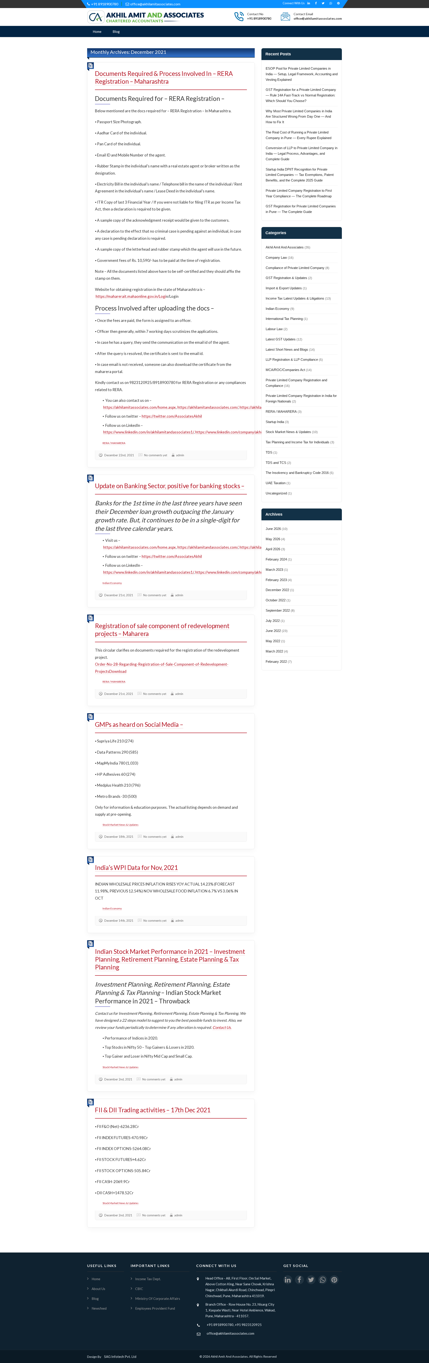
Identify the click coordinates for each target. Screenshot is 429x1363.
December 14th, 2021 (118, 920)
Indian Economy (112, 583)
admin (180, 455)
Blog (116, 31)
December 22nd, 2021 (119, 455)
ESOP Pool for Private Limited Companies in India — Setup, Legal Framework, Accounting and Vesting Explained (302, 74)
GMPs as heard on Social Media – (139, 724)
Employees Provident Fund (155, 1308)
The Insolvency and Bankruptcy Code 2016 (297, 473)
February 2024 (276, 559)
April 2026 (273, 549)
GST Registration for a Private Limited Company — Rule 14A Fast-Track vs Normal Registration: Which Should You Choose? (301, 95)
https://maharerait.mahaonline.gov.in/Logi (131, 296)
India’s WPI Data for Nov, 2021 (136, 867)
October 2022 (276, 600)
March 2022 (274, 651)
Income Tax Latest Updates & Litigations (295, 298)
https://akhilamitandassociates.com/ (207, 407)
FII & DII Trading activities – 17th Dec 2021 (152, 1110)
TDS (269, 452)
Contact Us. (221, 1027)
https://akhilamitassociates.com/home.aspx (139, 407)
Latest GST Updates (281, 339)
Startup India (275, 422)
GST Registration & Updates (286, 278)
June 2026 (273, 529)
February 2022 (276, 661)
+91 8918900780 (104, 4)
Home (97, 31)
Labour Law (274, 329)
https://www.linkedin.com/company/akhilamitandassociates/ (245, 432)
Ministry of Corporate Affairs (157, 1298)
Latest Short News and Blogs (287, 349)
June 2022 (273, 631)
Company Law (276, 257)
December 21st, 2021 (118, 595)
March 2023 (274, 569)
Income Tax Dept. (148, 1279)
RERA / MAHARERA (114, 443)
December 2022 (277, 590)
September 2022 (278, 610)
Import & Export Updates (284, 288)
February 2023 (276, 580)
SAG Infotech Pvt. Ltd (120, 1357)
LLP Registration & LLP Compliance (292, 359)
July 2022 (273, 621)
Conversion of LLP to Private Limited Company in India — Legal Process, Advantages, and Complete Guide (301, 153)
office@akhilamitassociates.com (155, 4)
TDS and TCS (276, 463)
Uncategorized (276, 493)
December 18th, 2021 (118, 836)
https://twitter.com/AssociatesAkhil (172, 416)
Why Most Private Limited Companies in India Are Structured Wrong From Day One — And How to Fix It (299, 116)
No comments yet (155, 455)
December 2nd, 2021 (118, 1079)
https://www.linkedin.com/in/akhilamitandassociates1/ (148, 432)
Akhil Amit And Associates (285, 247)
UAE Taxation (276, 483)
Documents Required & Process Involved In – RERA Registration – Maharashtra (164, 77)
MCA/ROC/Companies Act (285, 370)
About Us (98, 1289)
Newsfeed (99, 1308)
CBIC (139, 1289)
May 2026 (273, 539)
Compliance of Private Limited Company (295, 268)
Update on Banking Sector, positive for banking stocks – (169, 486)
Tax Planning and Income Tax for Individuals (297, 442)
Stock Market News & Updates (121, 824)
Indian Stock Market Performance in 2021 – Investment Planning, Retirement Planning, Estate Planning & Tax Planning (170, 959)
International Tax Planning (284, 319)
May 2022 (273, 641)
